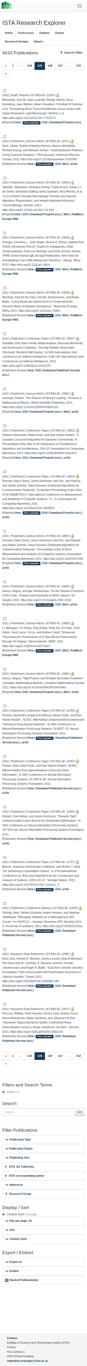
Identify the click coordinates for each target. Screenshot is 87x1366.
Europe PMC (10, 219)
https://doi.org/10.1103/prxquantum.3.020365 (49, 159)
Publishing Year (19, 1157)
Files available (31, 122)
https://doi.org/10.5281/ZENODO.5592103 (36, 1031)
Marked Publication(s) (22, 1280)
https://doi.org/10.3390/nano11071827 (26, 646)
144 (29, 65)
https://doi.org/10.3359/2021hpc (63, 926)
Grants (59, 33)
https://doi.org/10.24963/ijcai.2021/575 (26, 365)
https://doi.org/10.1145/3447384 (63, 558)
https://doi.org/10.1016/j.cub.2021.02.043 (28, 210)
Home (9, 33)
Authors (44, 33)
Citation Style (18, 1239)
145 (41, 65)
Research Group (20, 1194)
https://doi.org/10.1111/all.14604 (30, 264)
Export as (15, 1262)
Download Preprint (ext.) (65, 122)
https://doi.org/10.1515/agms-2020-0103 (46, 600)
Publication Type (20, 1139)
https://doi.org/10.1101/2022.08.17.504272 (29, 118)
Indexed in (16, 1184)
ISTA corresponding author (26, 1175)
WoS (65, 164)
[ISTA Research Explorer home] (6, 6)
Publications (26, 33)
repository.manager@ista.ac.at (27, 1361)
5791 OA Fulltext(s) (21, 1166)
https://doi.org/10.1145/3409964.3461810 (51, 453)
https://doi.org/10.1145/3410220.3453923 (28, 508)
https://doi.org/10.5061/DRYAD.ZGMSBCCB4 (30, 981)
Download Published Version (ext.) (58, 788)
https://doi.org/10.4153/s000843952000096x (38, 687)
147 (60, 65)
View (17, 122)
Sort (12, 1230)
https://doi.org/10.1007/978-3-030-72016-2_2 (30, 884)
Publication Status (20, 1148)
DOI (44, 122)
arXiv (74, 164)
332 (78, 65)
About (37, 41)
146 (50, 65)
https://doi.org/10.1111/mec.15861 (39, 310)
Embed (14, 1271)
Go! (79, 1112)
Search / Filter (73, 52)
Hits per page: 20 (20, 1220)
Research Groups (16, 41)
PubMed (77, 214)
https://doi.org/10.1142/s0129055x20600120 (30, 407)
